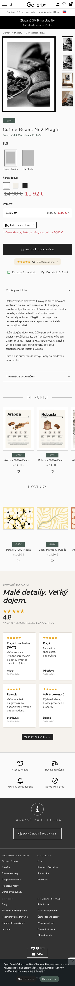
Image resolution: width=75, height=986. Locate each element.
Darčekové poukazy (40, 833)
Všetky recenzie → (37, 736)
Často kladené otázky (48, 916)
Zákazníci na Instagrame (14, 910)
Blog (4, 904)
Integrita (6, 929)
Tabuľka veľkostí (21, 225)
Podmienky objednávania (15, 916)
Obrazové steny (10, 861)
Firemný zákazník (46, 929)
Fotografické (10, 135)
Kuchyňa (37, 135)
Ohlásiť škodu (45, 935)
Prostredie (43, 879)
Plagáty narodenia (11, 879)
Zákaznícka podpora (48, 910)
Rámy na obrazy (10, 873)
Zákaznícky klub (46, 923)
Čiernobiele (24, 135)
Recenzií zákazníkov (48, 867)
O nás (40, 861)
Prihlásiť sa (43, 904)
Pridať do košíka (39, 249)
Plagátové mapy (10, 885)
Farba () (10, 178)
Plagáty (6, 867)
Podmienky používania (13, 923)
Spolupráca (43, 873)
